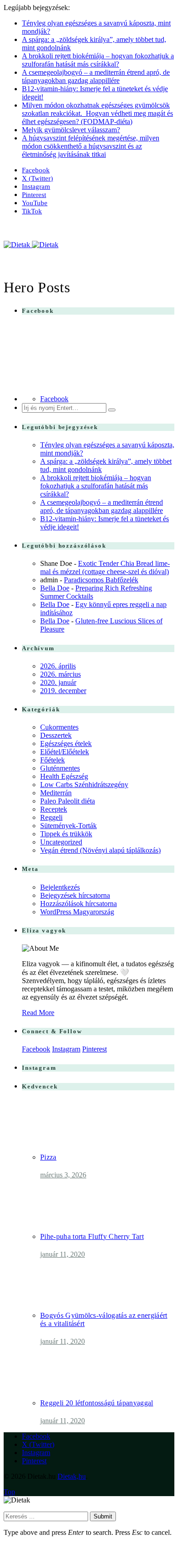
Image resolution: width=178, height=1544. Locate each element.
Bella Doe (54, 588)
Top (9, 1492)
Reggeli (51, 817)
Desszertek (56, 735)
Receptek (53, 809)
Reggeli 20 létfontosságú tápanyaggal (96, 1403)
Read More (38, 1012)
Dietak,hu (72, 1476)
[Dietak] (31, 245)
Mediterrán (56, 793)
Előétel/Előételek (64, 752)
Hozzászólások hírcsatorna (78, 903)
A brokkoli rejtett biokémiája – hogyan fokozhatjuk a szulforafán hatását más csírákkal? (98, 60)
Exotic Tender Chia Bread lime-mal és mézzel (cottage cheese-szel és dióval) (105, 567)
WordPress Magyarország (77, 912)
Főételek (52, 760)
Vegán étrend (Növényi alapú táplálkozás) (100, 850)
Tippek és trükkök (66, 834)
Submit (103, 1516)
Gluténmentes (60, 768)
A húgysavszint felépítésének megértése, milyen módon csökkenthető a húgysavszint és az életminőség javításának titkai (90, 146)
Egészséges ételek (66, 743)
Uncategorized (61, 842)
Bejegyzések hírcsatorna (75, 895)
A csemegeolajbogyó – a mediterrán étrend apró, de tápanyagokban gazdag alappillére (96, 76)
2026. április (58, 666)
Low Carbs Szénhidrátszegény (84, 784)
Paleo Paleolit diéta (67, 801)
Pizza (48, 1157)
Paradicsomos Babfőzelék (101, 580)
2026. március (60, 674)
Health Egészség (64, 776)
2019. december (63, 690)
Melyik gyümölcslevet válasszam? (71, 130)
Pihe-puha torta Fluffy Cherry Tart (92, 1236)
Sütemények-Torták (68, 825)
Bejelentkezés (60, 887)
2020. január (58, 682)
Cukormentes (59, 727)
